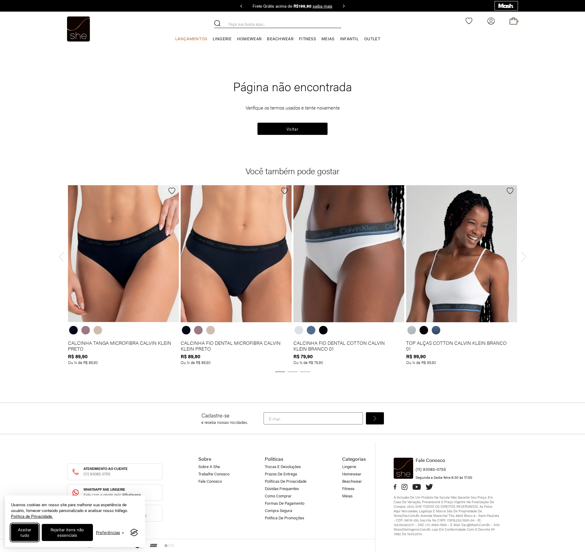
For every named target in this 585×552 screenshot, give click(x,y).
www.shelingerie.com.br (412, 529)
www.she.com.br (406, 515)
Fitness (307, 38)
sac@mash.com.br (475, 524)
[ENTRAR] (490, 21)
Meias (328, 38)
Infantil (349, 38)
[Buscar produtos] (217, 23)
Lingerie (222, 38)
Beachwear (280, 38)
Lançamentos (191, 38)
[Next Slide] (343, 6)
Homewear (249, 38)
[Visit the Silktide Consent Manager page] (134, 532)
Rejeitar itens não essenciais (67, 532)
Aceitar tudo (24, 532)
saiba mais (322, 6)
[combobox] (277, 24)
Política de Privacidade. (32, 516)
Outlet (372, 38)
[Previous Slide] (241, 6)
